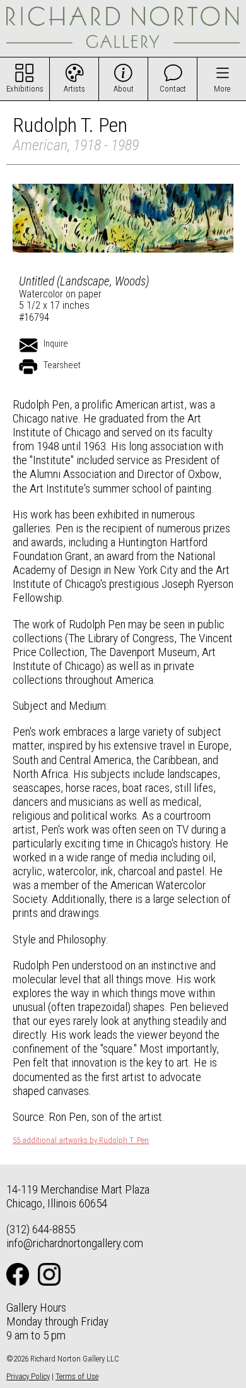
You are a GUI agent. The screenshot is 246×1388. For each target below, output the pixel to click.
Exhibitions (25, 88)
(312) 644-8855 (40, 1229)
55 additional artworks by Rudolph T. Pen (81, 1140)
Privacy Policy (28, 1376)
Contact (173, 88)
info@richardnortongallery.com (74, 1243)
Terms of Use (77, 1376)
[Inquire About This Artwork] (28, 345)
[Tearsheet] (28, 366)
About (124, 88)
